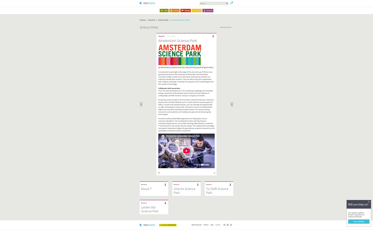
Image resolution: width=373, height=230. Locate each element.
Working (176, 10)
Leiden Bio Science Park (149, 209)
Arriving (198, 10)
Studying (187, 10)
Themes (143, 20)
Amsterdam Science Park (180, 20)
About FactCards (197, 225)
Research (209, 10)
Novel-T (146, 189)
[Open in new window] (169, 225)
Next (141, 104)
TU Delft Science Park (217, 191)
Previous (231, 104)
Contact (217, 225)
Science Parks (163, 20)
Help (211, 225)
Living (166, 10)
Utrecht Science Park (184, 191)
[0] (231, 4)
